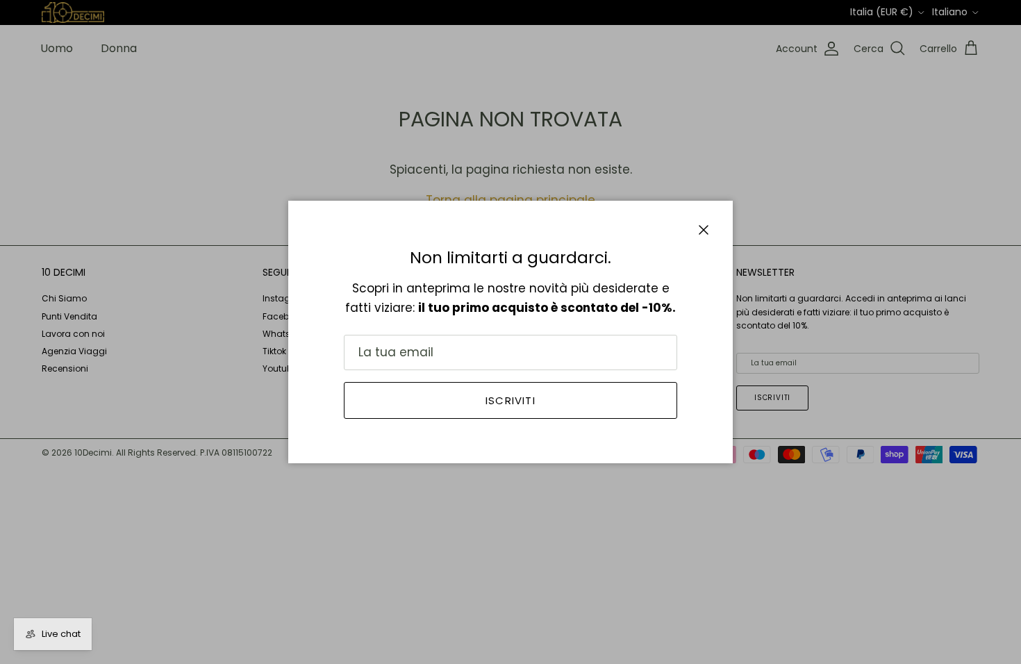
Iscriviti (510, 400)
